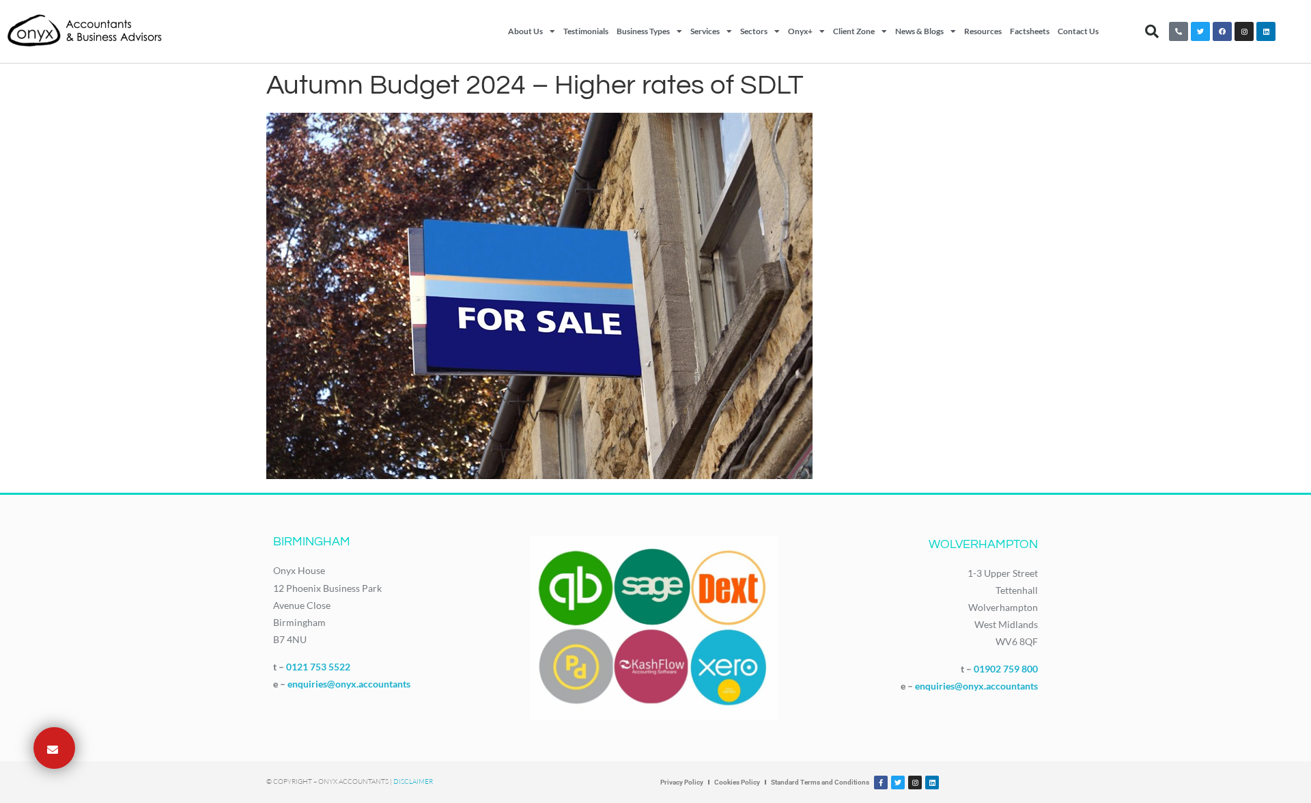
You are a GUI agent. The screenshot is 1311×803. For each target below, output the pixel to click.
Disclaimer (413, 781)
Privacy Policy (681, 782)
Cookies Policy (737, 782)
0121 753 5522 (318, 666)
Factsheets (1029, 31)
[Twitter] (1200, 31)
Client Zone (854, 31)
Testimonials (585, 31)
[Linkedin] (1265, 31)
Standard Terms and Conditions (820, 782)
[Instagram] (1244, 31)
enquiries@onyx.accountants (348, 684)
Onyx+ (800, 31)
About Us (525, 31)
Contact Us (1078, 31)
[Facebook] (1222, 31)
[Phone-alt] (1178, 31)
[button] (1152, 31)
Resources (983, 31)
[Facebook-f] (881, 782)
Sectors (753, 31)
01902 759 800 (1006, 669)
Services (705, 31)
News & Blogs (919, 31)
